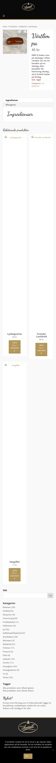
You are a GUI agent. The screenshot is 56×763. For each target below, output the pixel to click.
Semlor (6, 662)
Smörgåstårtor (9, 670)
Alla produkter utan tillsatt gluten (18, 688)
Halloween (8, 625)
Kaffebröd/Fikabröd (12, 633)
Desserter (7, 614)
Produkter (13, 26)
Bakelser (7, 607)
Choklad (6, 611)
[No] (52, 750)
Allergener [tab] (11, 104)
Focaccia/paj (8, 618)
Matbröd (23, 26)
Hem (5, 26)
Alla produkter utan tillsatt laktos (18, 690)
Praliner (6, 648)
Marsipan (7, 640)
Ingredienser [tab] (12, 100)
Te (4, 673)
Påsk (5, 655)
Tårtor (6, 677)
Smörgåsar (8, 666)
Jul (43, 83)
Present (6, 651)
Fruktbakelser (9, 622)
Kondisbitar (8, 636)
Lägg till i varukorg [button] (14, 347)
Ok (26, 756)
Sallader (6, 659)
